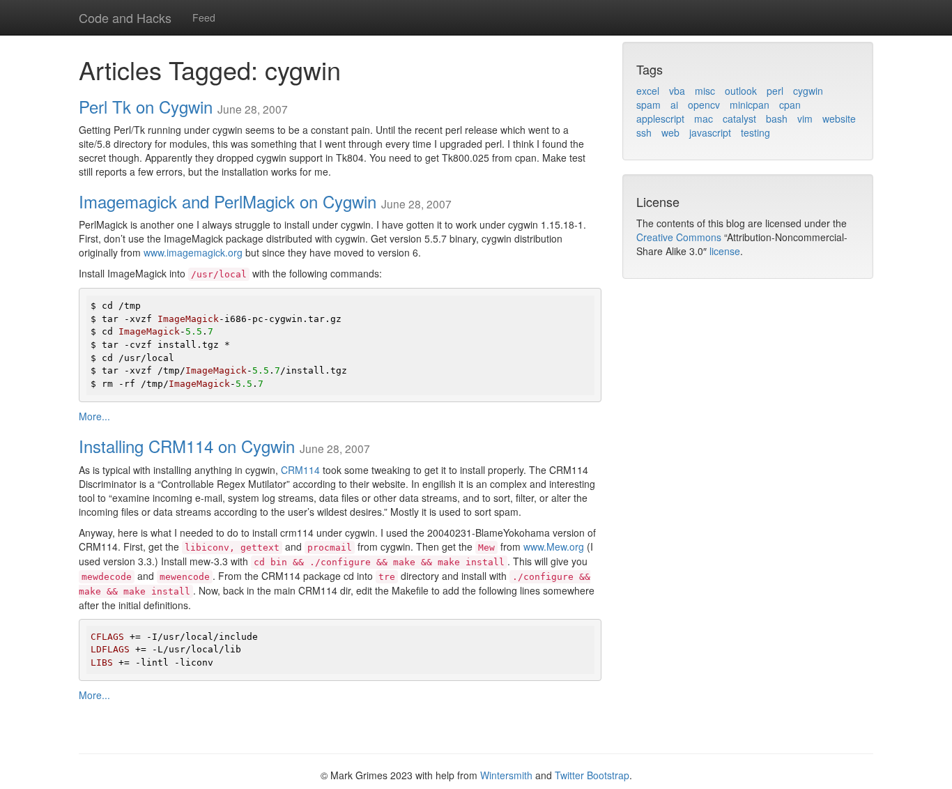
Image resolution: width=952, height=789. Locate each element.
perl (775, 91)
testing (755, 132)
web (670, 132)
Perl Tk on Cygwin (146, 106)
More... (94, 416)
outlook (741, 91)
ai (674, 105)
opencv (704, 105)
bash (777, 118)
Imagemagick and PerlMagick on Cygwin (227, 201)
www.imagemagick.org (193, 252)
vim (805, 118)
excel (647, 91)
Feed (203, 17)
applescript (660, 118)
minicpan (749, 105)
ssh (644, 132)
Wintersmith (506, 775)
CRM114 (300, 470)
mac (703, 118)
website (839, 118)
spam (648, 105)
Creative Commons (678, 237)
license (724, 251)
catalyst (739, 118)
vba (677, 91)
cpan (790, 105)
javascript (710, 132)
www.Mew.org (553, 546)
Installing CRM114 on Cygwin (187, 446)
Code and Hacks (125, 17)
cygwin (808, 91)
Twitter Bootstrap (592, 775)
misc (705, 91)
